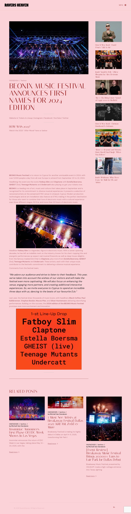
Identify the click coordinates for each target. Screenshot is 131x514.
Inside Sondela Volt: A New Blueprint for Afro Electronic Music (106, 74)
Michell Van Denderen (18, 426)
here (37, 130)
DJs (37, 202)
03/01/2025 (13, 424)
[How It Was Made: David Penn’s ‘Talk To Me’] (108, 31)
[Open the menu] (122, 5)
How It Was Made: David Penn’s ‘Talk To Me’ (105, 46)
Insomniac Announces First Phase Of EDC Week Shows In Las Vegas (26, 432)
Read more (13, 452)
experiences (58, 191)
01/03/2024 (14, 81)
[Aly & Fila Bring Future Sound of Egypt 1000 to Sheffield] (108, 87)
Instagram (38, 118)
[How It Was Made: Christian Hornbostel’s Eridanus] (108, 112)
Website (12, 118)
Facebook (48, 118)
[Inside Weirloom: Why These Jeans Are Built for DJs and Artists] (108, 166)
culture (48, 188)
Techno (24, 81)
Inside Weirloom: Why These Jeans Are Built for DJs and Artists (107, 180)
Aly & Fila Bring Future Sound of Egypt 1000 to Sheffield (108, 99)
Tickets (22, 118)
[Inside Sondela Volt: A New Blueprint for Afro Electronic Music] (108, 59)
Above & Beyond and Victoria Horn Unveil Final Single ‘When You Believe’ (108, 152)
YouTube (57, 118)
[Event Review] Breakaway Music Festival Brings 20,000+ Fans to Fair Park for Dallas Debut (103, 455)
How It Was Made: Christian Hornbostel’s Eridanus (107, 125)
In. (114, 507)
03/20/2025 (52, 412)
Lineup (30, 118)
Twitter (65, 118)
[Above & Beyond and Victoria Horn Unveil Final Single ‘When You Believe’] (108, 138)
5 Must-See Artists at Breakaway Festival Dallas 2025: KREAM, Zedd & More (65, 422)
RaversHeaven (25, 508)
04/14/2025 (91, 445)
